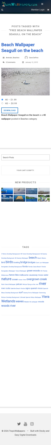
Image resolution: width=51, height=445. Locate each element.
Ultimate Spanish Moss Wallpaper (30, 297)
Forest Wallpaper (21, 271)
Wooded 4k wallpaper (31, 302)
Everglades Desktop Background (11, 267)
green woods (33, 270)
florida (25, 266)
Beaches (16, 58)
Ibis (17, 275)
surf (21, 292)
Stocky (42, 431)
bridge (23, 262)
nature (6, 279)
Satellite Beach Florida (18, 288)
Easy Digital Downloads (25, 435)
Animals (9, 58)
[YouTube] (25, 424)
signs (27, 288)
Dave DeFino (33, 58)
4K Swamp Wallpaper (21, 258)
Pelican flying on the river (30, 284)
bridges (31, 262)
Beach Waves (41, 258)
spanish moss (36, 288)
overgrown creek (37, 279)
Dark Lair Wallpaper (42, 262)
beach (33, 257)
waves (20, 301)
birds (9, 262)
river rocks (5, 288)
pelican (19, 284)
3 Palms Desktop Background (10, 254)
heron (12, 275)
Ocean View (22, 280)
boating (16, 262)
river (42, 283)
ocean (15, 279)
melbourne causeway (28, 275)
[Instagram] (32, 424)
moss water (43, 275)
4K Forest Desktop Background (30, 254)
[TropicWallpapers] (20, 4)
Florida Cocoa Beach (34, 267)
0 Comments (10, 62)
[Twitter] (19, 424)
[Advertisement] (14, 335)
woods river (8, 305)
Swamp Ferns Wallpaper (31, 293)
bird (3, 262)
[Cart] (48, 10)
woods (41, 301)
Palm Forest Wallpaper (8, 284)
